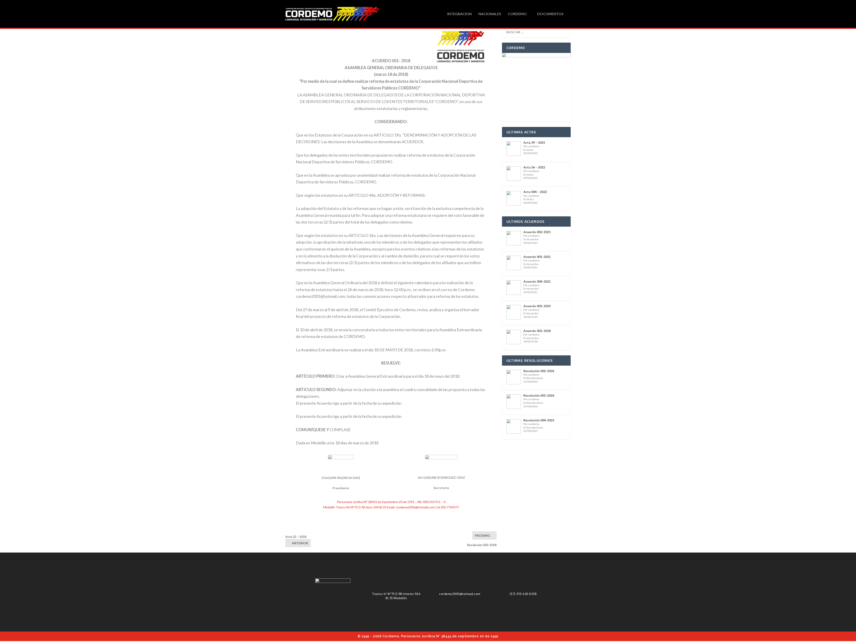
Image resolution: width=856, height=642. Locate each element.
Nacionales (489, 14)
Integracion (459, 14)
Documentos (550, 14)
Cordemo (517, 14)
